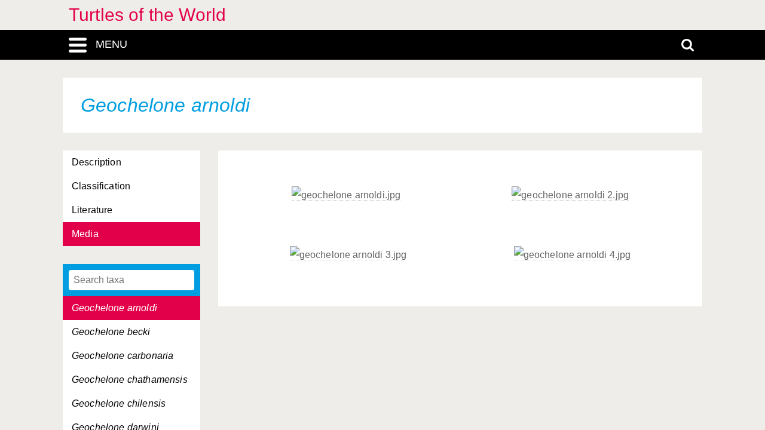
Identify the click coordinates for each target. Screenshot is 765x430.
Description (96, 162)
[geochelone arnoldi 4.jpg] (572, 255)
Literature (92, 210)
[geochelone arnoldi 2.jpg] (570, 195)
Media (85, 234)
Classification (101, 186)
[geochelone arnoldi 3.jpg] (348, 255)
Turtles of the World (147, 14)
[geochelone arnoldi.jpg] (346, 195)
